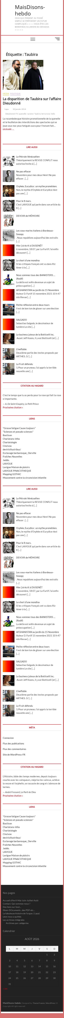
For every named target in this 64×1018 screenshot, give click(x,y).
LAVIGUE (8, 463)
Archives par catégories (17, 923)
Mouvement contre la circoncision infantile (24, 477)
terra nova (45, 114)
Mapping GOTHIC (12, 474)
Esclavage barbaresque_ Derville (19, 453)
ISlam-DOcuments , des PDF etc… (19, 910)
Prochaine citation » (13, 407)
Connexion (8, 737)
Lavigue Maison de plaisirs (16, 467)
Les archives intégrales (13, 920)
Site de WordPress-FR (14, 754)
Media (6, 93)
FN (17, 114)
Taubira (37, 114)
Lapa (6, 109)
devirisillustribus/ (12, 449)
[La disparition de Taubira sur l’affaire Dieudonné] (32, 75)
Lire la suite (11, 129)
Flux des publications (13, 743)
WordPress (50, 1003)
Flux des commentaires (14, 749)
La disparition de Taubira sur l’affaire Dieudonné (32, 100)
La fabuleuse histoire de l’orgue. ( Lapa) (21, 913)
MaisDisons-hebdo (30, 10)
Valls (53, 114)
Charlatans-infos (11, 438)
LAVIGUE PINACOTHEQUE (17, 470)
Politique (15, 93)
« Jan (5, 988)
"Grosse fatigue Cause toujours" (19, 428)
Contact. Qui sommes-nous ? (16, 903)
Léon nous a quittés (12, 916)
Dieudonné (10, 114)
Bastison (7, 435)
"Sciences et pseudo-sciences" (18, 431)
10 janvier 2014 (19, 109)
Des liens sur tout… (12, 907)
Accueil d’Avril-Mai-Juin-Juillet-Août (20, 900)
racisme (30, 114)
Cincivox (7, 445)
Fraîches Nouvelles (12, 456)
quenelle (22, 114)
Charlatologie (10, 442)
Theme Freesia (39, 1003)
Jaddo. (6, 460)
